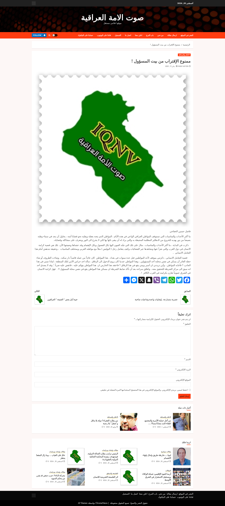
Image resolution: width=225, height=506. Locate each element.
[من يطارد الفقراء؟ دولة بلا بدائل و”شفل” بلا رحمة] (129, 422)
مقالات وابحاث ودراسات (110, 450)
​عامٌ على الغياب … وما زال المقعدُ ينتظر (50, 456)
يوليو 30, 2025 (111, 427)
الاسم (187, 359)
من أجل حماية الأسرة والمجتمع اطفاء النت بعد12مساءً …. (158, 422)
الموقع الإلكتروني (183, 379)
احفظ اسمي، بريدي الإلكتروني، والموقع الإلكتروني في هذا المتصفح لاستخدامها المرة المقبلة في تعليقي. (144, 389)
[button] (49, 35)
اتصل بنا (128, 35)
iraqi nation (183, 66)
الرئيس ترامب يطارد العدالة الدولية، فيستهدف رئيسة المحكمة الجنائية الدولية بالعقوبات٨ (103, 456)
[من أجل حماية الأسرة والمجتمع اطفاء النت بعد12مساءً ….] (182, 422)
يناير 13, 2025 (170, 66)
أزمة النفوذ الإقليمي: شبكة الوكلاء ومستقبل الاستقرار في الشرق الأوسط (156, 476)
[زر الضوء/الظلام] (55, 35)
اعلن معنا (138, 35)
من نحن (160, 35)
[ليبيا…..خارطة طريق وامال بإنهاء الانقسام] (182, 456)
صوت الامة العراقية (112, 17)
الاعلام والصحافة (184, 55)
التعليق (187, 323)
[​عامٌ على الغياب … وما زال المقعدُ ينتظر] (76, 456)
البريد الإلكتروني (183, 369)
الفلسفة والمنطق (112, 473)
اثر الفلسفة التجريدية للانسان (105, 476)
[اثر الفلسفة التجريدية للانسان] (129, 477)
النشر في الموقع (187, 35)
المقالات (168, 471)
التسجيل (118, 35)
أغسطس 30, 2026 (162, 461)
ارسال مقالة (172, 35)
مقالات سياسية (166, 452)
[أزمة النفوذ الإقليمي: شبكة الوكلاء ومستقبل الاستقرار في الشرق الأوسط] (182, 477)
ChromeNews (101, 503)
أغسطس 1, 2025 (163, 427)
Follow (37, 35)
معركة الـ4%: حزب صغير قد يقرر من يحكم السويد (50, 477)
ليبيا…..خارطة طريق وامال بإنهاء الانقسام (157, 456)
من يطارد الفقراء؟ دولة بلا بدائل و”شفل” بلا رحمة (104, 422)
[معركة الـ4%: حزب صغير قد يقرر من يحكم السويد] (76, 477)
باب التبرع (150, 35)
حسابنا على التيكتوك (85, 35)
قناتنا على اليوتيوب (104, 35)
